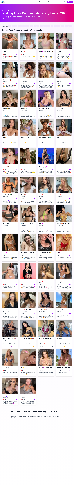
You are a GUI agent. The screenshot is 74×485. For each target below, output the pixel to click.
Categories (54, 1)
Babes (41, 25)
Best (40, 1)
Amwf (31, 25)
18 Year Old (47, 25)
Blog (65, 1)
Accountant (57, 25)
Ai (38, 25)
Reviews (61, 1)
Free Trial (14, 25)
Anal (35, 25)
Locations (48, 1)
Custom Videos (9, 10)
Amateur (26, 25)
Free (44, 1)
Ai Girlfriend (20, 25)
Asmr (66, 25)
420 (52, 25)
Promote (70, 1)
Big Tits (3, 10)
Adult (62, 25)
